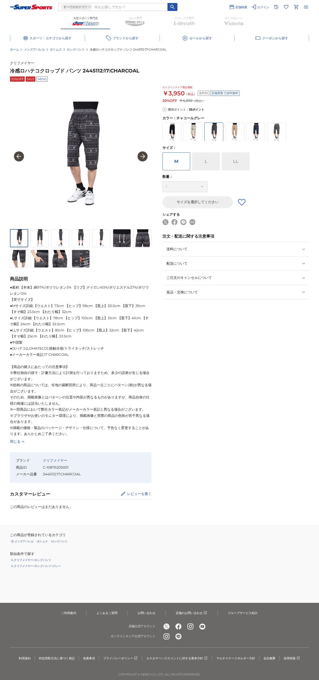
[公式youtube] (202, 626)
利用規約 (25, 658)
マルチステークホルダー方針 (235, 658)
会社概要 (269, 658)
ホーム (14, 49)
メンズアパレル (34, 49)
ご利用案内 (68, 613)
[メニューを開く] (306, 7)
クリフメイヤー (22, 63)
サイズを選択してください (198, 202)
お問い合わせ (147, 613)
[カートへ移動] (296, 7)
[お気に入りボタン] (242, 202)
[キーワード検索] (172, 7)
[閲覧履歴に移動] (276, 7)
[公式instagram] (190, 626)
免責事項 (89, 658)
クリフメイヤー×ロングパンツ (32, 560)
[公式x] (166, 626)
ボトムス (56, 49)
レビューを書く (139, 494)
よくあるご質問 (106, 613)
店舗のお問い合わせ (189, 613)
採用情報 (290, 658)
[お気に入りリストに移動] (286, 7)
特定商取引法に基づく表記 (57, 658)
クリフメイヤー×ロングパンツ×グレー (37, 566)
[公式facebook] (178, 626)
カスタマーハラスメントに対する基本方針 (174, 658)
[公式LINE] (178, 636)
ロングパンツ (76, 49)
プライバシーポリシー (118, 658)
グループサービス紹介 (243, 613)
